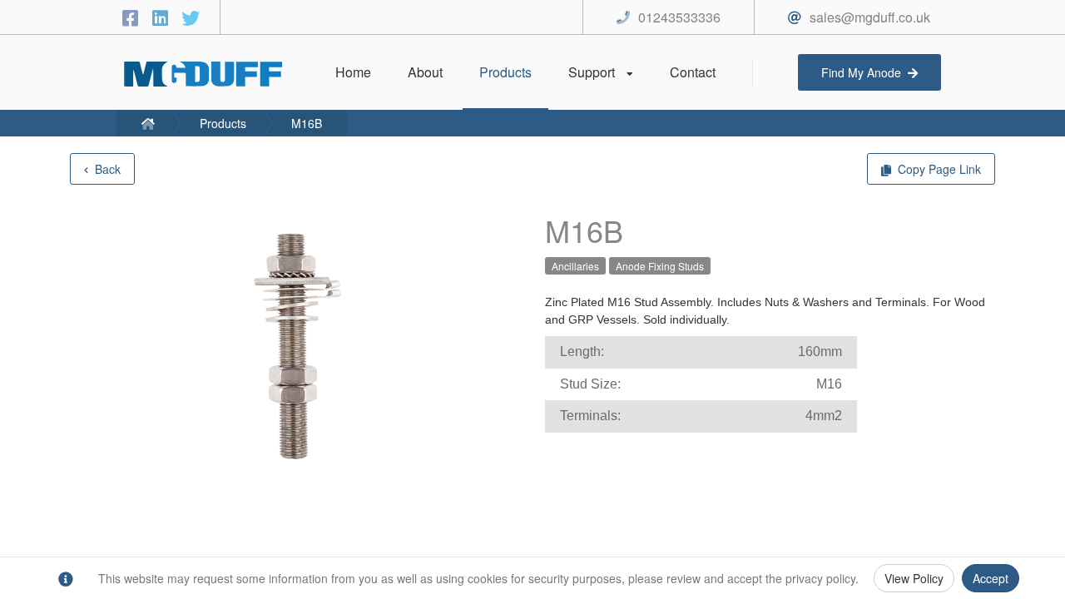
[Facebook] (133, 17)
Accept (990, 578)
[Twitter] (190, 17)
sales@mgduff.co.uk (870, 17)
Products (223, 123)
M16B (306, 123)
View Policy (914, 578)
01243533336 (679, 17)
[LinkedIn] (163, 17)
